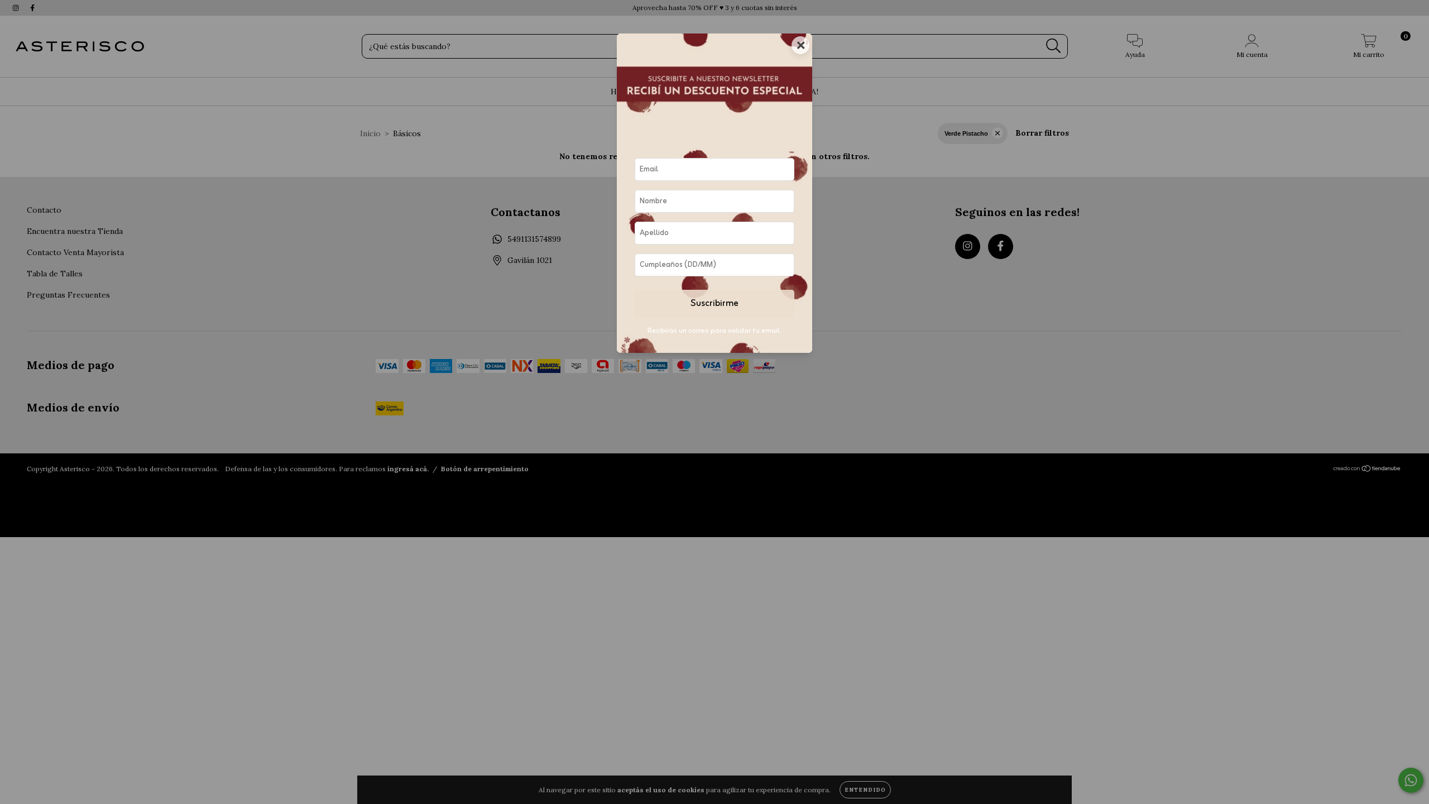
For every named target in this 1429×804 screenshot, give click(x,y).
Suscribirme (714, 304)
